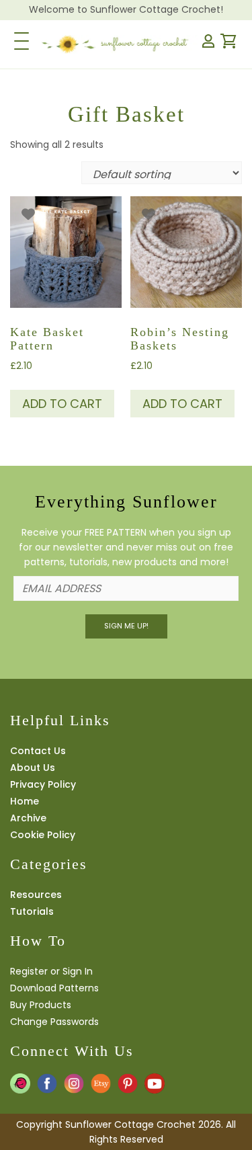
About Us (32, 767)
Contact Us (38, 750)
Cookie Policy (42, 834)
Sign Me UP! (126, 625)
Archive (28, 818)
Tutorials (32, 911)
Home (24, 801)
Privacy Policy (43, 784)
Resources (36, 894)
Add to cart (62, 403)
